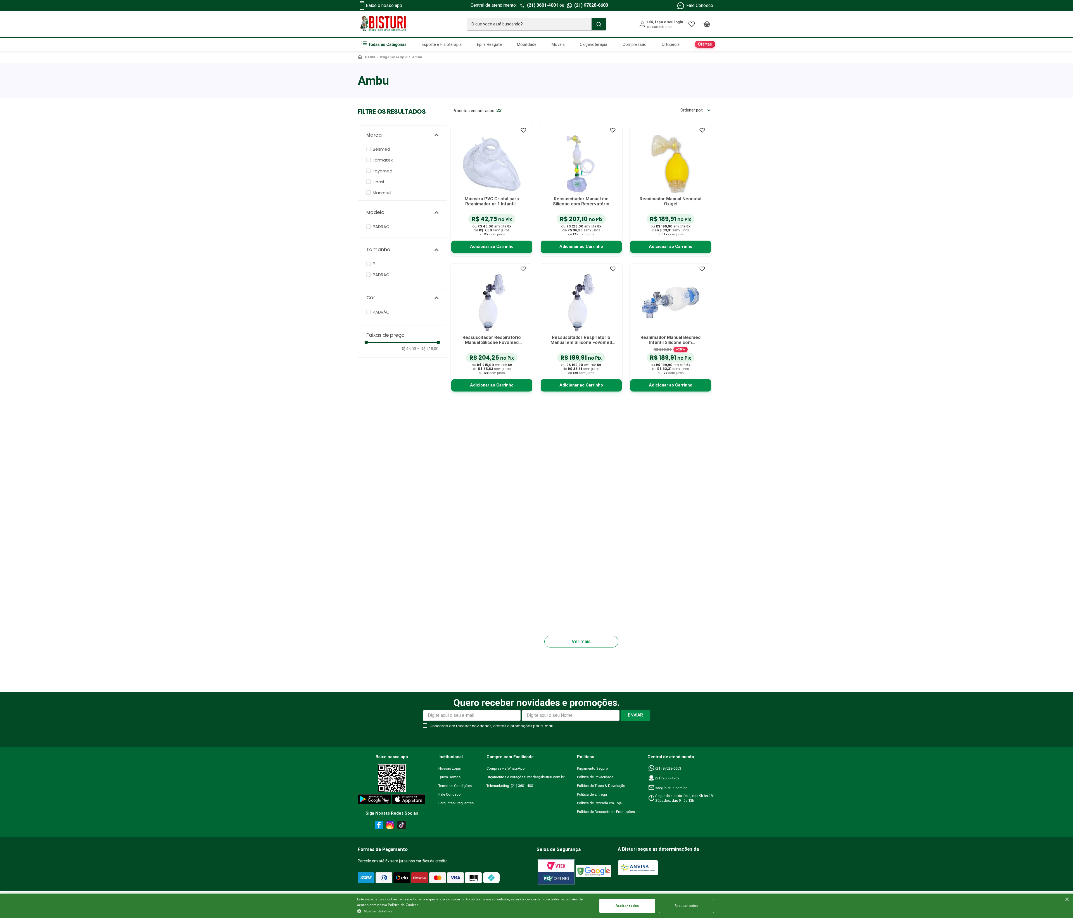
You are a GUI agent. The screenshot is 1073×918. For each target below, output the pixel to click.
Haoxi (378, 182)
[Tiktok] (403, 826)
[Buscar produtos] (599, 24)
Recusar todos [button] (686, 905)
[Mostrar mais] (581, 641)
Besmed (381, 149)
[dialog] (536, 905)
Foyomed (382, 171)
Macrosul (382, 193)
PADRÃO (381, 226)
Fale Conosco (699, 5)
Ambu (417, 57)
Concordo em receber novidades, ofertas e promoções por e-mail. (491, 726)
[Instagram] (389, 826)
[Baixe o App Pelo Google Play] (374, 800)
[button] (402, 135)
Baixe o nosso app (384, 5)
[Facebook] (378, 826)
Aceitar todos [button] (627, 905)
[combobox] (536, 24)
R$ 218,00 (427, 349)
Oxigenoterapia (394, 57)
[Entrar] (661, 24)
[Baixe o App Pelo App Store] (409, 800)
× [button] (1067, 900)
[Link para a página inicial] (367, 57)
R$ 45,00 (408, 349)
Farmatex (383, 160)
